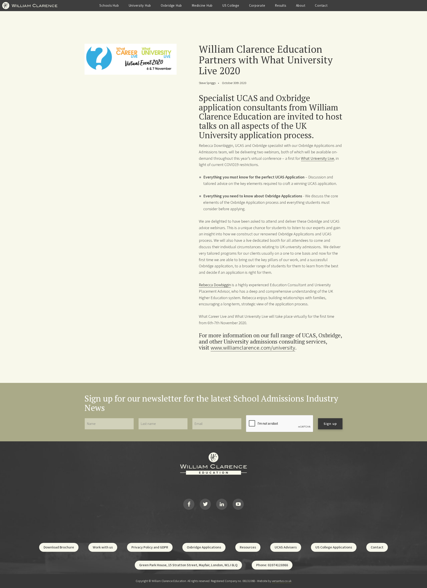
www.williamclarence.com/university (253, 347)
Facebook (188, 504)
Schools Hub (109, 5)
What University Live (317, 158)
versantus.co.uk (281, 581)
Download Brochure (59, 547)
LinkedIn (221, 504)
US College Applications (333, 547)
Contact (321, 5)
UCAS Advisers (286, 547)
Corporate (257, 5)
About (300, 5)
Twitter (205, 504)
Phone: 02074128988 (272, 565)
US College (230, 5)
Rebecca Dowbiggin (215, 284)
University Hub (140, 5)
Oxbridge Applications (204, 547)
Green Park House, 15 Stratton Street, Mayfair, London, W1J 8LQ (188, 565)
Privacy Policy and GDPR (149, 547)
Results (280, 5)
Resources (248, 547)
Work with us (103, 547)
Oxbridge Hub (171, 5)
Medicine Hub (202, 5)
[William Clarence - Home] (30, 9)
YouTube (238, 504)
